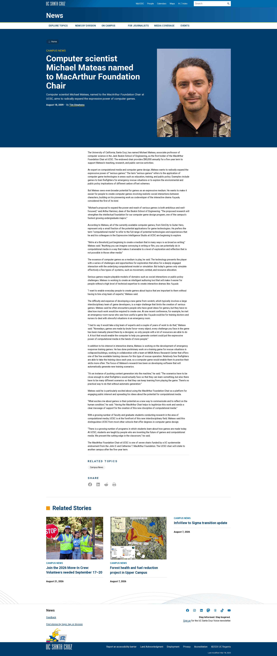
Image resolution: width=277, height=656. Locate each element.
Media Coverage (164, 25)
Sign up (187, 620)
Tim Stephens (77, 104)
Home (54, 41)
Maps (172, 3)
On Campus (108, 25)
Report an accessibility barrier (121, 646)
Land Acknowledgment (151, 646)
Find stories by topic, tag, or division (64, 624)
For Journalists (138, 25)
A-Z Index (182, 3)
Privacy (187, 646)
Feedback (51, 617)
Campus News (96, 467)
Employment (173, 646)
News (54, 16)
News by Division (85, 25)
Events (185, 25)
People (150, 3)
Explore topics (58, 25)
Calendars (161, 3)
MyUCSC (140, 3)
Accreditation (200, 646)
